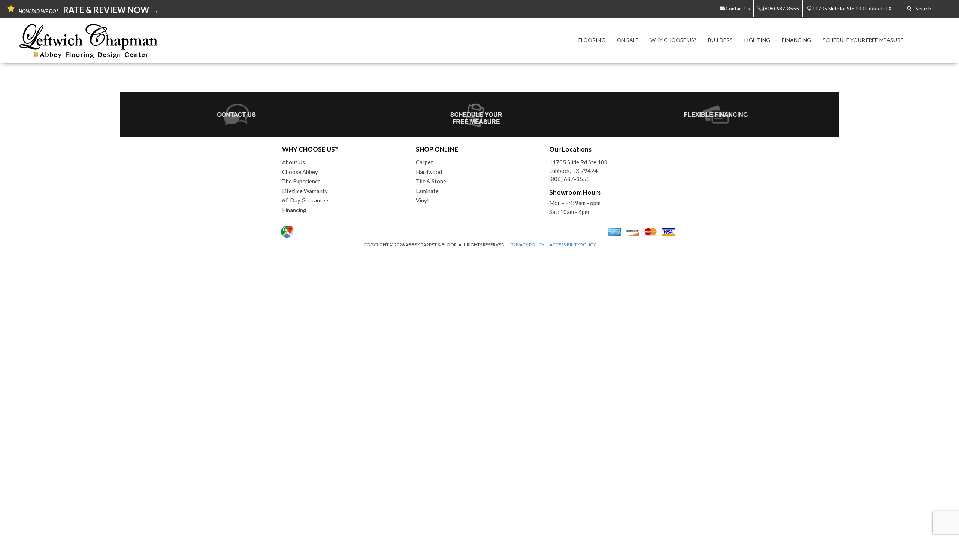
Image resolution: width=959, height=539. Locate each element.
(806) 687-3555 (569, 179)
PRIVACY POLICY (527, 244)
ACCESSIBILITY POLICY (573, 244)
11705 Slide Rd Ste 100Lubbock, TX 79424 (578, 166)
